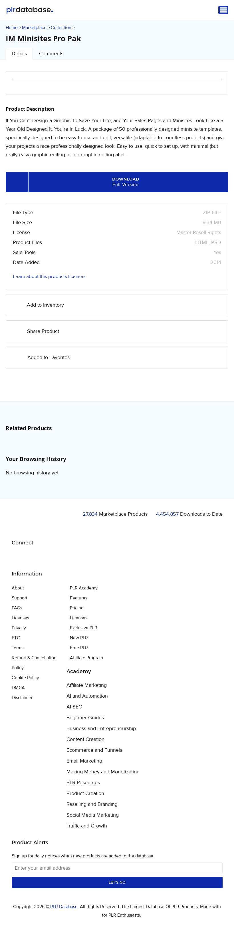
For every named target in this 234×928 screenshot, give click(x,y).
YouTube (57, 557)
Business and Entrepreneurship (101, 729)
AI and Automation (87, 696)
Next (210, 87)
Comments (51, 53)
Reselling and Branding (92, 804)
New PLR (79, 638)
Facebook (17, 557)
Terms (17, 648)
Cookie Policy (25, 678)
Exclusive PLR (83, 628)
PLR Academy (84, 588)
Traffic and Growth (86, 826)
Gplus (44, 557)
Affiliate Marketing (86, 685)
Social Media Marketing (92, 815)
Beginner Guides (85, 718)
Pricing (77, 608)
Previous (24, 87)
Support (19, 598)
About (18, 588)
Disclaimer (22, 697)
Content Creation (85, 739)
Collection (61, 27)
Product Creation (85, 793)
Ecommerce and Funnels (94, 750)
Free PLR (79, 648)
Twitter (30, 557)
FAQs (17, 608)
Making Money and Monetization (103, 772)
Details (19, 53)
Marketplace (34, 27)
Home (12, 27)
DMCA (18, 688)
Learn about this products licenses (49, 276)
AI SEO (74, 707)
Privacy (19, 628)
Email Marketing (84, 761)
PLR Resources (83, 783)
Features (78, 598)
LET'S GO (117, 882)
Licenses (20, 618)
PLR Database (30, 10)
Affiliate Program (86, 658)
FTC (16, 638)
